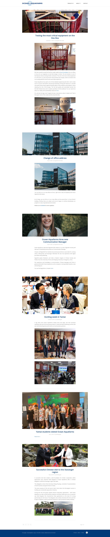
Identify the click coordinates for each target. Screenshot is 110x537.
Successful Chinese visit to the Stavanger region (55, 470)
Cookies (42, 532)
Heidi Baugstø (59, 319)
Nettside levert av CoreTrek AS (50, 532)
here (57, 90)
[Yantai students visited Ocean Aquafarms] (55, 410)
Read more (37, 436)
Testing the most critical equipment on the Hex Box (55, 36)
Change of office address (55, 158)
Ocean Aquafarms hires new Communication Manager (55, 240)
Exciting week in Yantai (55, 317)
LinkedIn (43, 205)
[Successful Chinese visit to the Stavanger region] (55, 455)
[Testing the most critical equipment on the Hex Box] (55, 21)
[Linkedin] (87, 533)
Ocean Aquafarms (30, 532)
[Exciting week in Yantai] (55, 295)
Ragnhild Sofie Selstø (60, 40)
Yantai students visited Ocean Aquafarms (55, 431)
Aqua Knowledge (64, 72)
